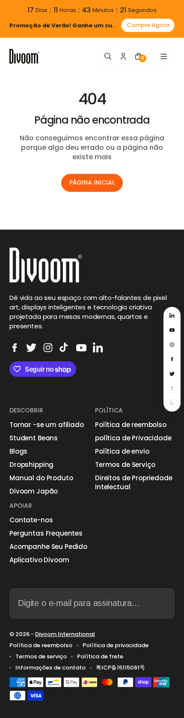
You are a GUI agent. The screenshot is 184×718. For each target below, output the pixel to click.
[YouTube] (81, 347)
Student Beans (33, 437)
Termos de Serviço (125, 464)
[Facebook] (14, 347)
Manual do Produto (41, 477)
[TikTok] (64, 347)
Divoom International (65, 634)
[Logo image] (24, 56)
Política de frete (100, 656)
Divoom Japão (33, 491)
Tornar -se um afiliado (46, 424)
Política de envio (122, 451)
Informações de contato (50, 667)
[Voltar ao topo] (172, 388)
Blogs (18, 451)
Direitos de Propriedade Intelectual (133, 482)
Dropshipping (31, 464)
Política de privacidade (115, 645)
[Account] (123, 56)
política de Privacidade (133, 437)
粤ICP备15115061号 (120, 667)
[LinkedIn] (98, 347)
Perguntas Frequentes (46, 533)
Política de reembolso (130, 424)
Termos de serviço (41, 656)
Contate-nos (31, 519)
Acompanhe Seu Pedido (48, 546)
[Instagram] (48, 347)
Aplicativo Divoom (39, 559)
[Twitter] (31, 347)
